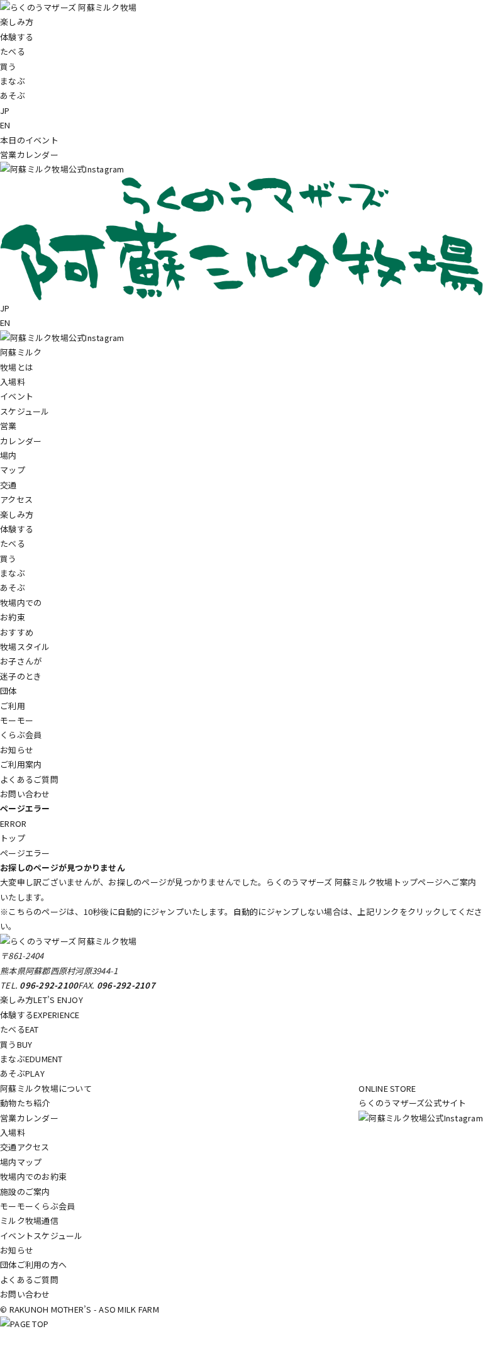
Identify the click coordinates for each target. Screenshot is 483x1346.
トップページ (418, 882)
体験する (40, 1015)
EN (5, 125)
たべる (19, 1029)
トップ (12, 838)
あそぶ (22, 1073)
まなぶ (31, 1059)
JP (5, 110)
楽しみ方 (41, 1000)
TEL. (39, 985)
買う (16, 1044)
